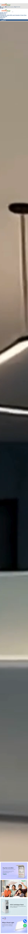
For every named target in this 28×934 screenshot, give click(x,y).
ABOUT (5, 12)
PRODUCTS (3, 13)
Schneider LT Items (19, 15)
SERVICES (2, 17)
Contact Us (3, 20)
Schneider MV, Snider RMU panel (7, 15)
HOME (1, 12)
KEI (6, 16)
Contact (1, 18)
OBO (4, 16)
